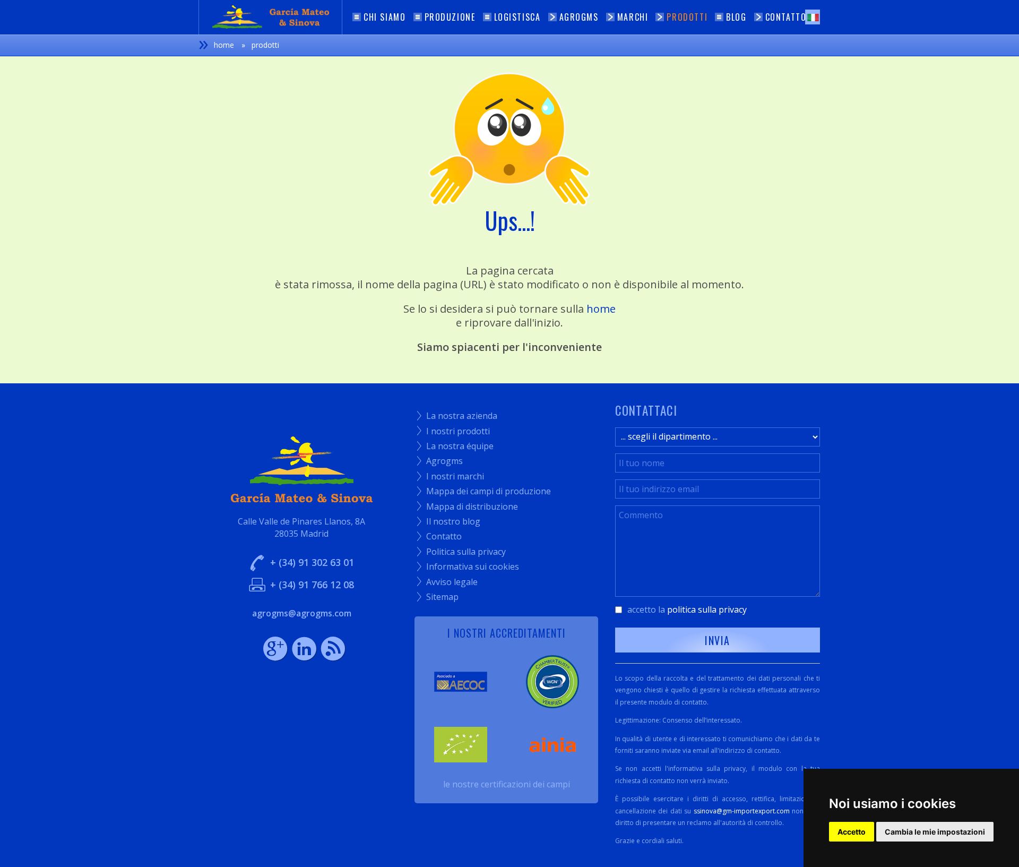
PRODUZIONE (450, 17)
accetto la (687, 609)
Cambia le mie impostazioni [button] (935, 831)
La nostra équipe (455, 446)
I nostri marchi (450, 476)
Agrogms (440, 461)
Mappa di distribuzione (467, 506)
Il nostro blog (448, 521)
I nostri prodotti (453, 431)
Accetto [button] (851, 831)
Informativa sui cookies (468, 566)
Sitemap (438, 597)
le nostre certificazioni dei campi (506, 784)
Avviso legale (447, 582)
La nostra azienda (457, 416)
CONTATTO (786, 17)
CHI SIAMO (384, 17)
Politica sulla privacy (461, 551)
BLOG (736, 17)
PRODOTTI (687, 17)
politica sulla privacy (707, 609)
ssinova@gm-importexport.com (742, 811)
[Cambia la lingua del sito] (812, 17)
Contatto (439, 536)
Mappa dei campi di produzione (484, 491)
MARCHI (633, 17)
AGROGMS (579, 17)
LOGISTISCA (517, 17)
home (601, 309)
